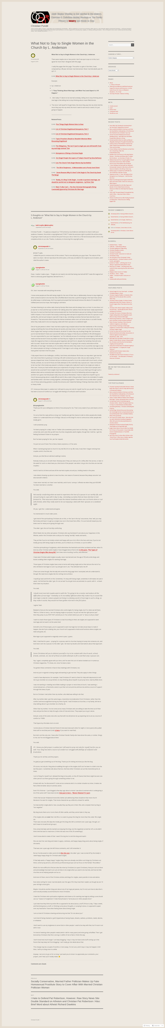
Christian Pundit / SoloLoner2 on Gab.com (120, 254)
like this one (65, 853)
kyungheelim (40, 267)
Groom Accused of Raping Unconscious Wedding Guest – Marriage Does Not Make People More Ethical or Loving (121, 136)
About (111, 83)
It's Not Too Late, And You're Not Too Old (120, 331)
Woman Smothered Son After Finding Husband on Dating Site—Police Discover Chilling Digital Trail (122, 199)
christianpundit (35, 59)
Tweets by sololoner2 (113, 374)
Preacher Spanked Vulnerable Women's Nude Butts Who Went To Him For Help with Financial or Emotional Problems (122, 388)
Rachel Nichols (114, 217)
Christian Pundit (39, 26)
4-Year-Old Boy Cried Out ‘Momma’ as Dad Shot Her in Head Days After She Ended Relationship (122, 150)
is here (57, 730)
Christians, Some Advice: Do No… (123, 227)
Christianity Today (114, 255)
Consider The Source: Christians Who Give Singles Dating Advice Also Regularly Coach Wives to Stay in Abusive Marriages (121, 314)
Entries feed (113, 109)
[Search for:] (119, 45)
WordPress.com (114, 113)
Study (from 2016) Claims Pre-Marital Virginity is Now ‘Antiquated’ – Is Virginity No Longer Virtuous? (122, 347)
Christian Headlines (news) (117, 250)
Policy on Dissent (115, 84)
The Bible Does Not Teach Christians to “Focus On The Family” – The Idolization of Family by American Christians (121, 356)
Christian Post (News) (115, 252)
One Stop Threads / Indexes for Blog (119, 93)
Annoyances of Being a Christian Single (69, 153)
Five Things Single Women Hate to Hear (70, 124)
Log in (111, 108)
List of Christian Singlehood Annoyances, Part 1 (72, 129)
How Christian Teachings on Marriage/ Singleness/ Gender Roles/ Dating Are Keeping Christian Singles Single (122, 327)
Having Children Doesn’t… (127, 214)
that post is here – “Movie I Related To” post (74, 793)
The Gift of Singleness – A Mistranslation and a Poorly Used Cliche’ (78, 167)
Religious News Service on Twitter (118, 272)
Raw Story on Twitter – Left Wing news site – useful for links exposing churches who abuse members (122, 268)
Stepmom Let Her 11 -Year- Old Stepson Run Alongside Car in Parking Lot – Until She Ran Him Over (121, 176)
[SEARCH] (132, 44)
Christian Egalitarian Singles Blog (118, 248)
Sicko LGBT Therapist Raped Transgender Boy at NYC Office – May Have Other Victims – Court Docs (122, 194)
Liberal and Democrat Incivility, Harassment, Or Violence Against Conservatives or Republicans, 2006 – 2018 (122, 334)
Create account (114, 106)
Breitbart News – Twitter (116, 245)
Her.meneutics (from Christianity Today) (120, 257)
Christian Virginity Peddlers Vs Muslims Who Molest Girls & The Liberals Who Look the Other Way (121, 296)
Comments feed (114, 111)
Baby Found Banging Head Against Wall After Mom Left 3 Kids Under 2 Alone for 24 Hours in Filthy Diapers (121, 181)
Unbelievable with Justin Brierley (118, 279)
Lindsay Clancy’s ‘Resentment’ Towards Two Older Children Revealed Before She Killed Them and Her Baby (121, 145)
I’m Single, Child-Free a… (126, 220)
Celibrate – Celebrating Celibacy (118, 246)
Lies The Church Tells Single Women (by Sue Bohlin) (73, 163)
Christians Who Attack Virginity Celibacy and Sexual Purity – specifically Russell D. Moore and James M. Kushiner (121, 309)
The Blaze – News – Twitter (116, 273)
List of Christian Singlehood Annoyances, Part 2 (72, 134)
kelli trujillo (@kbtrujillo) (44, 225)
